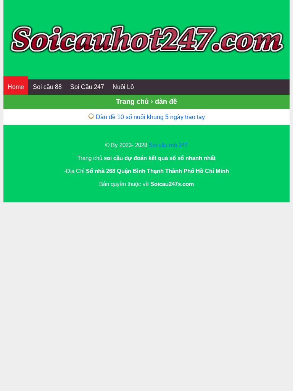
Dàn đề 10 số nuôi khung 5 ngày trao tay (150, 117)
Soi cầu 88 (47, 87)
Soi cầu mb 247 (168, 145)
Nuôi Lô (123, 87)
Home (16, 87)
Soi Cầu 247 (87, 87)
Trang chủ (132, 101)
